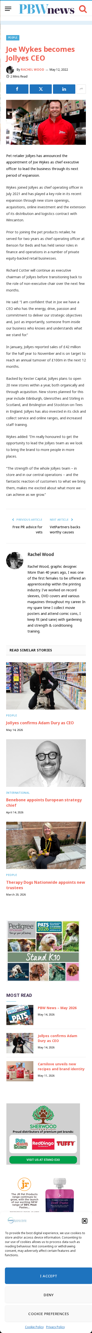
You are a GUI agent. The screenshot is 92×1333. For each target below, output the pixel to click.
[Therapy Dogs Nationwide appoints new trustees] (46, 845)
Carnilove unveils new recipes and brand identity (61, 1066)
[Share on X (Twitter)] (41, 89)
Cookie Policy (34, 1327)
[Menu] (8, 8)
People (12, 37)
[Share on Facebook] (17, 89)
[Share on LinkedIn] (64, 89)
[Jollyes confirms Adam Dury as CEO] (46, 686)
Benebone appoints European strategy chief (44, 802)
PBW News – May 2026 (57, 1007)
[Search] (82, 8)
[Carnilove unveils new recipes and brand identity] (19, 1071)
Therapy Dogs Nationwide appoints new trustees (45, 885)
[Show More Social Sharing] (81, 89)
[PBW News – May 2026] (19, 1015)
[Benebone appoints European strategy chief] (46, 763)
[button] (84, 1220)
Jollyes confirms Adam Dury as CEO (40, 723)
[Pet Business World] (46, 9)
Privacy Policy (55, 1327)
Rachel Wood (32, 69)
